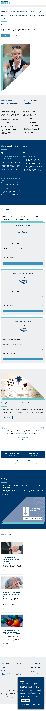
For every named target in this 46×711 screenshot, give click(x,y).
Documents (3, 669)
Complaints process (5, 673)
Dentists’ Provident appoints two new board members (11, 559)
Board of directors (19, 671)
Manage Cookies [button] (26, 704)
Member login (4, 670)
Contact (3, 674)
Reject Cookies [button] (36, 704)
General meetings (19, 676)
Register (3, 671)
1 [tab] (22, 439)
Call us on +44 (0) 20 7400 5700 (37, 673)
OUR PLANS (15, 35)
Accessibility (15, 683)
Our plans (34, 455)
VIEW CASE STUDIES (7, 417)
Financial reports (19, 674)
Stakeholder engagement (21, 670)
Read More (5, 570)
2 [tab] (23, 439)
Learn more (4, 494)
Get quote (12, 455)
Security (10, 683)
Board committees (20, 673)
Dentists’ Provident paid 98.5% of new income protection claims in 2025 (11, 632)
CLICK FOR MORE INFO (23, 263)
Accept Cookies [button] (25, 700)
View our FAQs (12, 463)
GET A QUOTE (5, 35)
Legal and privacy (4, 683)
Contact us (34, 463)
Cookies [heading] (22, 681)
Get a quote (3, 666)
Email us (32, 671)
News (17, 667)
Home (2, 5)
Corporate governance (20, 669)
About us (17, 666)
